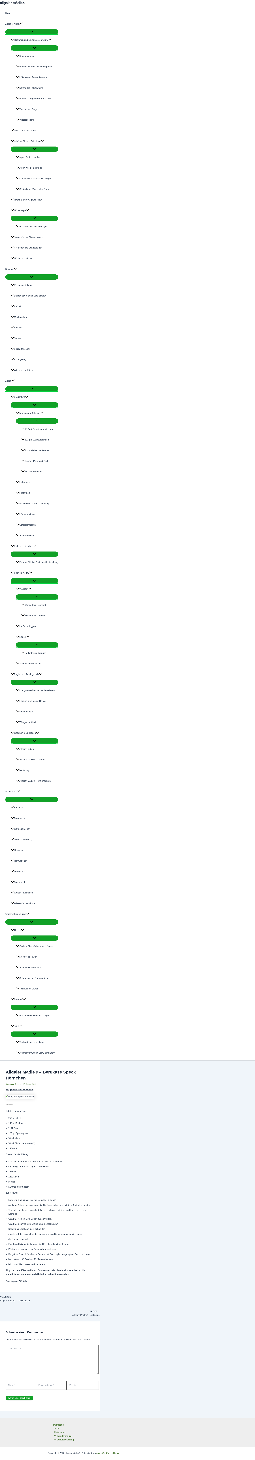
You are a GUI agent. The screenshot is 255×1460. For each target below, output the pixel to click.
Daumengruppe (26, 56)
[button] (21, 24)
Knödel (17, 306)
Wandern (23, 589)
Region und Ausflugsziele (26, 674)
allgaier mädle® (12, 3)
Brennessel (19, 818)
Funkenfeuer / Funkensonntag (34, 503)
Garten (17, 930)
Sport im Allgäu (21, 573)
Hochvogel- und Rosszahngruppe (35, 66)
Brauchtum (19, 397)
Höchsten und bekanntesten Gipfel (31, 40)
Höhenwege (20, 210)
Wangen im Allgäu (28, 722)
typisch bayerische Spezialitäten (30, 295)
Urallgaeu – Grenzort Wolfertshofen (37, 690)
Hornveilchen (20, 861)
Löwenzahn (19, 871)
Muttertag (24, 770)
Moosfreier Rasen (28, 957)
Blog (7, 13)
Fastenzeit (24, 493)
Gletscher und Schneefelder (28, 248)
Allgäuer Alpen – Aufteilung (27, 141)
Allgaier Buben (26, 749)
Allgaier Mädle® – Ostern (31, 759)
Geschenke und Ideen (25, 733)
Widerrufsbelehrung (64, 1439)
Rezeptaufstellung (23, 285)
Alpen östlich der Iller (29, 157)
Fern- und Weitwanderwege (32, 226)
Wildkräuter (11, 791)
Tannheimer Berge (28, 109)
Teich (16, 1026)
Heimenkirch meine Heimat (32, 701)
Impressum (58, 1425)
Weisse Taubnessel (23, 892)
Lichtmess (24, 482)
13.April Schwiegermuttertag (39, 429)
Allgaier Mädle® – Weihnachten (35, 781)
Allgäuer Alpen (12, 24)
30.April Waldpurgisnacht (37, 439)
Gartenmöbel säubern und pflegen (36, 946)
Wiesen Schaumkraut (24, 903)
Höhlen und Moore (23, 258)
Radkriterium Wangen (35, 653)
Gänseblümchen (22, 829)
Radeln (22, 637)
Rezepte (9, 269)
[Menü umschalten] (31, 31)
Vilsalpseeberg (26, 120)
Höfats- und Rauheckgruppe (33, 77)
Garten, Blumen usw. (15, 914)
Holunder (18, 850)
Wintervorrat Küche (23, 370)
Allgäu (8, 381)
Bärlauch (18, 807)
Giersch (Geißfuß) (23, 839)
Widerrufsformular (63, 1436)
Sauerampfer (20, 882)
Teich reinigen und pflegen (32, 1042)
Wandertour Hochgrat (35, 605)
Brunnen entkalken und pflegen (34, 1015)
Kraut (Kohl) (20, 359)
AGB (56, 1428)
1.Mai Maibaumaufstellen (37, 450)
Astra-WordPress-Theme (108, 1453)
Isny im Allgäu (26, 711)
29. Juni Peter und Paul (36, 461)
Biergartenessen (22, 349)
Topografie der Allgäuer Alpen (28, 237)
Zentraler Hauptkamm (25, 130)
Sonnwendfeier (26, 535)
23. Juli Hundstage (34, 471)
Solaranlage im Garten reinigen (34, 978)
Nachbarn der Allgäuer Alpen (28, 200)
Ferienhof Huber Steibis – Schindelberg (38, 562)
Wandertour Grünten (35, 615)
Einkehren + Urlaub (23, 546)
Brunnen (18, 999)
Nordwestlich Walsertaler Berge (35, 178)
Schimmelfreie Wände (30, 967)
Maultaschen (20, 317)
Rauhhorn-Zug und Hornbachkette (36, 98)
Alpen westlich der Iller (30, 168)
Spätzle (18, 327)
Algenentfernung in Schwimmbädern (37, 1053)
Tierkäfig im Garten (28, 988)
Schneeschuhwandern (30, 663)
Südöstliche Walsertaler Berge (34, 189)
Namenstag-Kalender (29, 413)
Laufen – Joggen (27, 626)
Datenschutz (60, 1432)
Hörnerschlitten (27, 514)
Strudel (17, 338)
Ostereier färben (27, 525)
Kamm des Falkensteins (31, 88)
